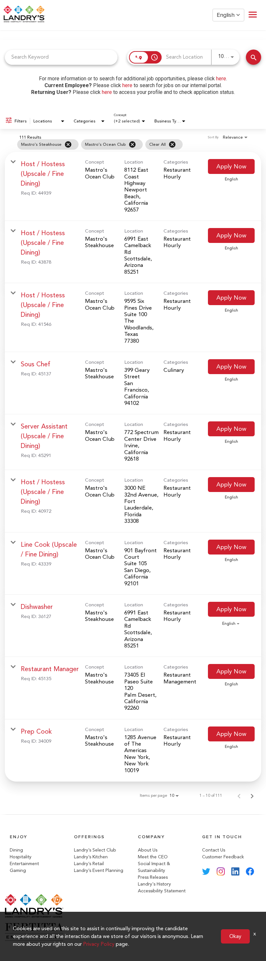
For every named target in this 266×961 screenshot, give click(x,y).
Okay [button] (235, 936)
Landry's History (154, 884)
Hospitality (20, 857)
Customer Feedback (223, 857)
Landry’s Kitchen (91, 857)
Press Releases (153, 877)
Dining (16, 850)
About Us (147, 850)
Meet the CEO (153, 857)
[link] (133, 186)
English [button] (226, 15)
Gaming (18, 870)
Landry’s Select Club (95, 850)
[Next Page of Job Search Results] (252, 795)
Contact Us (213, 850)
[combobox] (61, 57)
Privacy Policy (99, 944)
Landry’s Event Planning (98, 870)
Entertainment (24, 863)
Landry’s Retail (89, 863)
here (221, 78)
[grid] (120, 144)
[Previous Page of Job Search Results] (239, 795)
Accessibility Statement (162, 891)
